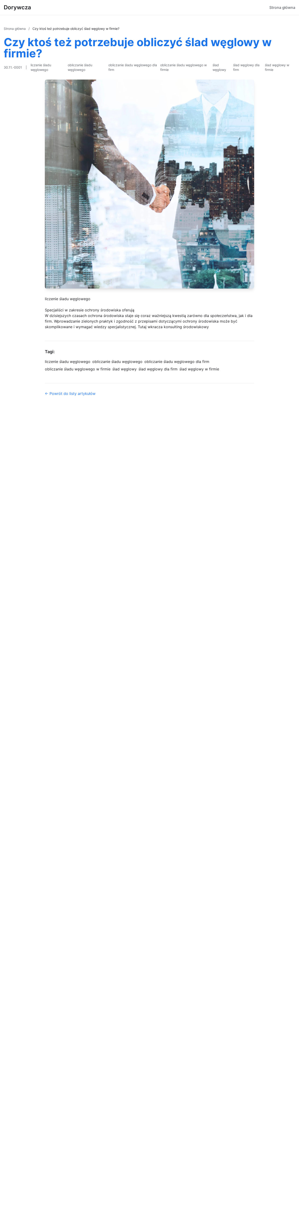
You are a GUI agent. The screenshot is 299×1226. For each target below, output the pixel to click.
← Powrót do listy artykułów (70, 393)
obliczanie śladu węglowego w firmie (183, 67)
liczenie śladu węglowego (41, 67)
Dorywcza (17, 7)
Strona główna (282, 7)
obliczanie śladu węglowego (80, 67)
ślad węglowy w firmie (277, 67)
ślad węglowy (219, 67)
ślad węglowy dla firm (246, 67)
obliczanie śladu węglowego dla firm (132, 67)
